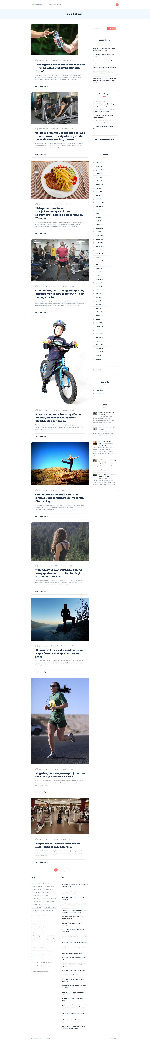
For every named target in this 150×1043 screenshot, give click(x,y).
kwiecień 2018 (99, 333)
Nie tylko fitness (100, 393)
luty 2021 (98, 275)
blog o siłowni (46, 892)
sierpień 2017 (99, 352)
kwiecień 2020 (99, 312)
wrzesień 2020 (99, 293)
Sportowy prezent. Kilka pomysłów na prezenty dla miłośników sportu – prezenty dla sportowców (58, 418)
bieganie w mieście (49, 886)
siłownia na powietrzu (37, 933)
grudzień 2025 (99, 170)
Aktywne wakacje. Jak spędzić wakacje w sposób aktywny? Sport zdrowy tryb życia (59, 653)
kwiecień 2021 (99, 268)
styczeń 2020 (99, 322)
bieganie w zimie (47, 889)
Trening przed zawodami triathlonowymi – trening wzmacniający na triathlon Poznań (60, 68)
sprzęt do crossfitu (50, 938)
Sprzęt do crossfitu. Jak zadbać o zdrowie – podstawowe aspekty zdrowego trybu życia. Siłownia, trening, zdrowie (60, 136)
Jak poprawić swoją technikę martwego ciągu (73, 970)
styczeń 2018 (99, 344)
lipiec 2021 (98, 257)
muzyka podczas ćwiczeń (50, 907)
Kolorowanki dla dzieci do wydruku (40, 904)
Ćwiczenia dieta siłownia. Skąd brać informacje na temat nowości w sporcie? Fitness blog (59, 498)
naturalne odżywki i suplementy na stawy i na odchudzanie (43, 911)
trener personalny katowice (39, 944)
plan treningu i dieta (37, 918)
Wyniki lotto (35, 962)
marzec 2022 (99, 228)
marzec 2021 (99, 272)
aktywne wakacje (36, 883)
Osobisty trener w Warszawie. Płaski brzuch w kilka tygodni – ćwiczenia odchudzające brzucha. (104, 80)
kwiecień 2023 (99, 181)
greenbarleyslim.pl (43, 60)
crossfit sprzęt (36, 898)
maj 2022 (98, 221)
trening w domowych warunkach (40, 953)
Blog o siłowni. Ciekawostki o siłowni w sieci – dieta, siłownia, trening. (58, 845)
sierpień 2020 (99, 297)
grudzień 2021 (99, 239)
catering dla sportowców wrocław (40, 895)
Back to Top (114, 1038)
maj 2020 (98, 308)
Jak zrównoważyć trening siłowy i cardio (72, 953)
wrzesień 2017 (99, 348)
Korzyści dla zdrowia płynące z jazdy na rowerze (74, 975)
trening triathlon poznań (49, 950)
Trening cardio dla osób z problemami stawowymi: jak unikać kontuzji (106, 443)
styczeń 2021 (99, 279)
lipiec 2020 (98, 301)
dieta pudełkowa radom (38, 901)
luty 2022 (98, 232)
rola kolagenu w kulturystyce (39, 929)
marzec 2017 (99, 359)
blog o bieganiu (36, 892)
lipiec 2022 (98, 213)
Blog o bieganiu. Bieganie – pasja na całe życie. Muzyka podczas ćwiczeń (60, 775)
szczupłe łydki (51, 941)
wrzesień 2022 (99, 206)
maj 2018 (98, 330)
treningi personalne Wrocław (39, 947)
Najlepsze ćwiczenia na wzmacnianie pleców (104, 67)
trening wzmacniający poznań (39, 956)
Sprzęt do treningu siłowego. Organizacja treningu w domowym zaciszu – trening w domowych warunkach (74, 1007)
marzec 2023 (99, 184)
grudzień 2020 (99, 283)
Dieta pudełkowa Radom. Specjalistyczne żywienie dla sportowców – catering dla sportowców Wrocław (59, 213)
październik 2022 (100, 202)
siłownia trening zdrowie (38, 936)
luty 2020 (98, 319)
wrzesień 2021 (99, 250)
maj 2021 (98, 264)
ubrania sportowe (37, 959)
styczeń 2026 (99, 166)
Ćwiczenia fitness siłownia (39, 965)
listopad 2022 (99, 199)
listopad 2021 (99, 242)
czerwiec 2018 (99, 326)
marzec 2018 (99, 337)
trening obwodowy (37, 950)
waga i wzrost (47, 959)
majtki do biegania (37, 907)
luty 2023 (98, 188)
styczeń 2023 (99, 191)
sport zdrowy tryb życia (38, 938)
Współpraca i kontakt (55, 4)
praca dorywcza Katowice (38, 924)
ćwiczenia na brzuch (37, 968)
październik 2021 (100, 246)
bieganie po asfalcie (37, 886)
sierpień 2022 (99, 210)
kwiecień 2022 (99, 224)
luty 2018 (98, 341)
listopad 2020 (99, 286)
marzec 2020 (99, 315)
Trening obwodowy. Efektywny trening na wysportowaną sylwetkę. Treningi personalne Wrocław (58, 573)
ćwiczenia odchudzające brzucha (40, 971)
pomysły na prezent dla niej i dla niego (41, 921)
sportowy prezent (51, 936)
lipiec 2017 (98, 355)
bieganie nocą (46, 883)
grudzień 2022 (99, 195)
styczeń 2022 (99, 235)
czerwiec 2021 (99, 261)
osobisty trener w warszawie (49, 915)
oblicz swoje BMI (36, 915)
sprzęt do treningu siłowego (39, 941)
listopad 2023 (99, 177)
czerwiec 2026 (99, 162)
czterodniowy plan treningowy (49, 898)
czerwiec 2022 (99, 217)
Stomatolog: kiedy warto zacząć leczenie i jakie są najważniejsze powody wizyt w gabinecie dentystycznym (103, 104)
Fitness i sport (65, 60)
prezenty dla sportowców (38, 927)
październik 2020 (100, 290)
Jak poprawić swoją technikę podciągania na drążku (75, 942)
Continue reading (40, 86)
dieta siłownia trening (51, 901)
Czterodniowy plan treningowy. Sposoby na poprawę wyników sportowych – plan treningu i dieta (59, 294)
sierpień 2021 (99, 253)
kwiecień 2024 (99, 173)
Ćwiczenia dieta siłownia (46, 962)
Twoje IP (51, 956)
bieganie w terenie (37, 889)
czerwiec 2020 (99, 304)
